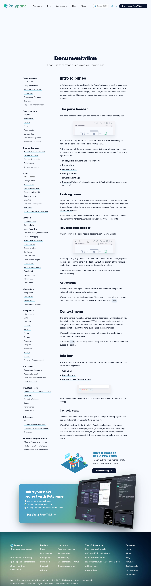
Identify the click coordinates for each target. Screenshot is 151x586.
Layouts (27, 122)
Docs (49, 6)
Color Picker (29, 263)
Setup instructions (31, 86)
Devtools (66, 182)
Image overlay (29, 244)
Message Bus (29, 300)
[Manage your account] (117, 6)
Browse (27, 337)
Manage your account (23, 549)
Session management (32, 138)
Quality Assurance (67, 566)
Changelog (28, 432)
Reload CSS (28, 279)
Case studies (132, 570)
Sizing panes (29, 184)
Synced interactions (32, 188)
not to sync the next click (108, 333)
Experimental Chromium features (36, 428)
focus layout (95, 262)
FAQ (25, 421)
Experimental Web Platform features (102, 562)
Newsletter (131, 562)
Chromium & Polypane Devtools (36, 233)
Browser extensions (31, 167)
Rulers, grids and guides (33, 240)
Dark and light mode (32, 159)
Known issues (29, 411)
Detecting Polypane (32, 399)
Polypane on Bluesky (22, 557)
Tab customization (31, 155)
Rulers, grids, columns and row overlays (81, 161)
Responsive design (66, 549)
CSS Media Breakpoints (33, 204)
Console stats (68, 375)
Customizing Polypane (32, 97)
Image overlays (69, 169)
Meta (26, 318)
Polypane (17, 6)
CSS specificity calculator (97, 553)
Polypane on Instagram (24, 562)
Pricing (83, 6)
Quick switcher (87, 215)
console (109, 435)
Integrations (28, 293)
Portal (26, 126)
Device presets (30, 196)
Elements (27, 322)
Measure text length (32, 260)
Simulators (28, 252)
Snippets (27, 345)
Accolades (131, 574)
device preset (103, 140)
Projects (27, 115)
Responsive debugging (33, 370)
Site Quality (63, 557)
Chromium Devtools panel (34, 360)
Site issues (28, 395)
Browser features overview (34, 151)
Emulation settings (71, 178)
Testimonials (132, 566)
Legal (39, 583)
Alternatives (91, 570)
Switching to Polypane (32, 89)
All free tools (91, 566)
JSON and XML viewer (32, 267)
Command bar (29, 134)
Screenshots (29, 225)
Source (26, 356)
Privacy (31, 583)
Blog (74, 6)
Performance (29, 407)
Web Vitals (28, 208)
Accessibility (29, 349)
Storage (27, 352)
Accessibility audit (31, 374)
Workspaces (29, 119)
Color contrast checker (96, 549)
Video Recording (30, 229)
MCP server (28, 296)
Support (44, 566)
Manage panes (30, 181)
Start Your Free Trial (39, 514)
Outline (26, 333)
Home (128, 549)
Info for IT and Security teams (35, 446)
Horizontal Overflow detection (36, 211)
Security (27, 403)
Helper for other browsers (34, 105)
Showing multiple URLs (32, 192)
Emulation (27, 200)
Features (36, 6)
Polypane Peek (30, 221)
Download (45, 562)
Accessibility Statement (67, 583)
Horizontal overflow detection (76, 379)
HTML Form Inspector (95, 557)
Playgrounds (29, 130)
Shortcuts (27, 101)
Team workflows (30, 382)
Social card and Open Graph (35, 378)
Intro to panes (29, 177)
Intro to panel (29, 314)
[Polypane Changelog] (112, 6)
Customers (60, 6)
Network (27, 329)
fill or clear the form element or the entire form (91, 328)
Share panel (28, 283)
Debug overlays (30, 248)
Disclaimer (49, 583)
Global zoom (29, 163)
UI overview (28, 93)
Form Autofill (28, 271)
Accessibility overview (32, 142)
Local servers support (32, 304)
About (129, 553)
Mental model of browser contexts (37, 391)
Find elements (29, 256)
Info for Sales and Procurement (36, 450)
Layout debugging (31, 237)
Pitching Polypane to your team (36, 442)
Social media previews (68, 562)
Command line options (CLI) (34, 424)
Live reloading (29, 275)
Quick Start (28, 82)
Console (27, 326)
